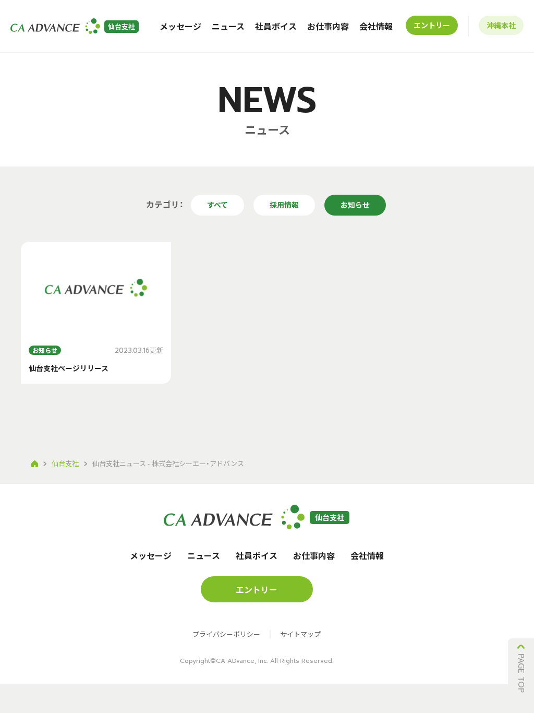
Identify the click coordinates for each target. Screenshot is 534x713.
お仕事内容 (328, 26)
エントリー (432, 25)
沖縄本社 (501, 25)
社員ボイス (276, 26)
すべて (217, 204)
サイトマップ (300, 634)
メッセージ (180, 26)
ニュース (228, 26)
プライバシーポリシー (226, 634)
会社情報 (376, 26)
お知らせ (355, 204)
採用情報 (284, 204)
